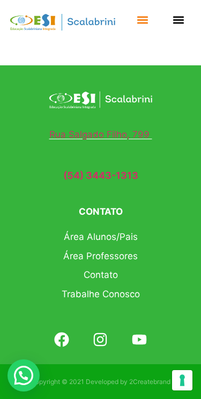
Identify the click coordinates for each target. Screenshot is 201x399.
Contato (101, 274)
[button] (142, 19)
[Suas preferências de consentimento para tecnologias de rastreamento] (182, 380)
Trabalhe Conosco (101, 294)
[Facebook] (61, 339)
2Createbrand (149, 382)
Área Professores (100, 256)
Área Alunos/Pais (101, 236)
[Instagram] (100, 339)
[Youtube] (139, 339)
